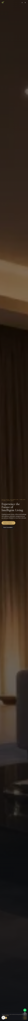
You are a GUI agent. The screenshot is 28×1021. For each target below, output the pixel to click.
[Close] (25, 503)
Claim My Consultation (14, 516)
